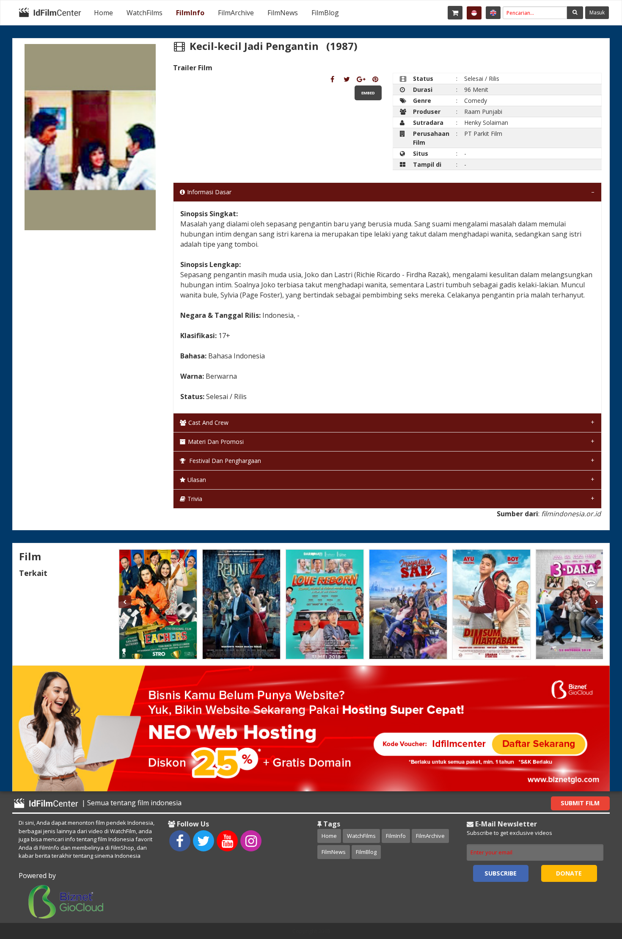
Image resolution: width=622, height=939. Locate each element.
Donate (569, 873)
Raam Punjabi (483, 111)
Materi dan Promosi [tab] (216, 442)
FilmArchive (236, 12)
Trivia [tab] (194, 499)
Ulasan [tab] (196, 480)
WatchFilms (144, 12)
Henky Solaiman (486, 122)
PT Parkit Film (483, 133)
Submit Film (580, 803)
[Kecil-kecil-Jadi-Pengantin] (332, 79)
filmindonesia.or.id (571, 513)
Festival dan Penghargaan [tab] (224, 461)
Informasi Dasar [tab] (209, 192)
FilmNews (282, 12)
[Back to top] (594, 886)
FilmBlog (325, 12)
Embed (368, 93)
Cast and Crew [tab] (208, 423)
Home (103, 12)
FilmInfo (190, 12)
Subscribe (500, 873)
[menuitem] (103, 13)
